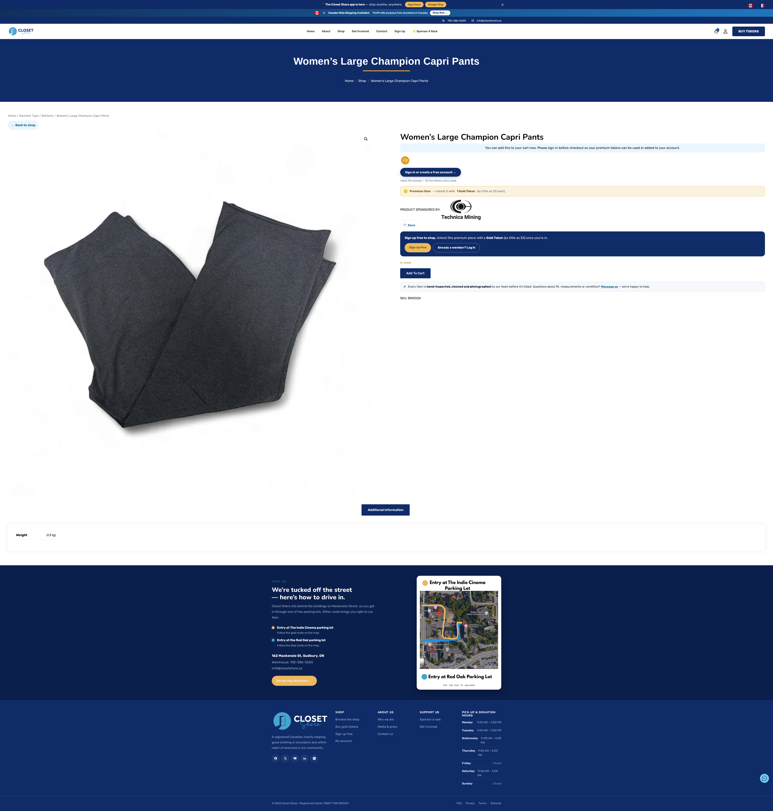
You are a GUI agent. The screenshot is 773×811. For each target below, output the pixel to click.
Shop (341, 31)
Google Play (435, 4)
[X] (285, 758)
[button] (366, 139)
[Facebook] (275, 758)
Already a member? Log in (456, 247)
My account (343, 741)
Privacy (470, 803)
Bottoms (48, 116)
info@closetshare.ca (489, 20)
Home (311, 31)
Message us (609, 286)
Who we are (386, 719)
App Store (414, 4)
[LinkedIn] (304, 758)
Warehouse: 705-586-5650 (292, 662)
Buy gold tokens (346, 726)
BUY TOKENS (748, 31)
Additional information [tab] (385, 510)
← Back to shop (23, 125)
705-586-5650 (456, 20)
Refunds (496, 803)
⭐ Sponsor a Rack (425, 31)
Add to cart (415, 273)
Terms (483, 803)
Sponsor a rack (430, 719)
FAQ (459, 803)
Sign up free (418, 247)
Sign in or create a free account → (430, 172)
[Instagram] (314, 758)
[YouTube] (295, 758)
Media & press (387, 726)
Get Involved (360, 31)
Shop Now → (440, 12)
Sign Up (400, 31)
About (326, 31)
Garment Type (29, 116)
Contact (381, 31)
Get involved (428, 726)
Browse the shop (347, 719)
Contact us (385, 734)
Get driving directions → (294, 681)
